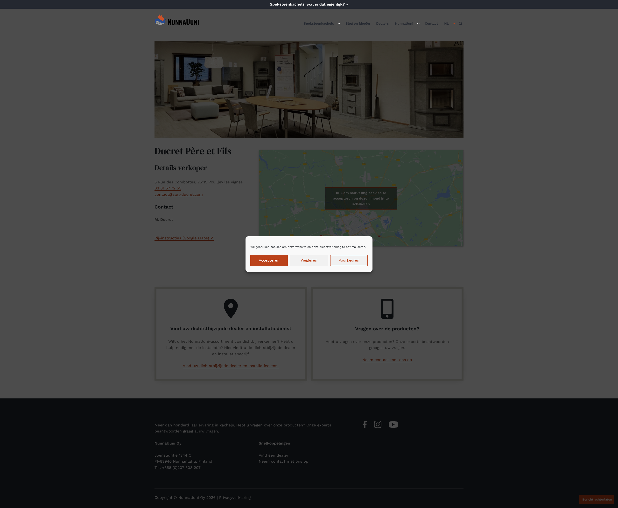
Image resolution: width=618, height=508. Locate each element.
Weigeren (309, 260)
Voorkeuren (349, 260)
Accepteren (269, 260)
